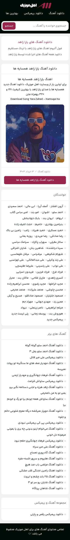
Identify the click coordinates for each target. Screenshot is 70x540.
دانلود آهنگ (56, 13)
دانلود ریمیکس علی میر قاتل (46, 357)
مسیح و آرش (14, 296)
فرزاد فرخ (57, 272)
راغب (26, 230)
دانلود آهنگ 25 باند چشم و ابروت (43, 477)
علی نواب (57, 266)
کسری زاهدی (55, 278)
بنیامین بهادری (54, 224)
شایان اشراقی (18, 248)
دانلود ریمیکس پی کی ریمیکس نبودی (40, 423)
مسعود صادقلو (34, 296)
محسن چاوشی (54, 290)
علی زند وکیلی (55, 260)
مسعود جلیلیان (54, 296)
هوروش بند (56, 314)
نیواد (24, 308)
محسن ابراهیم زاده (18, 284)
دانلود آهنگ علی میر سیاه (48, 447)
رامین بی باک (13, 230)
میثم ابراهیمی (54, 308)
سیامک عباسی (20, 242)
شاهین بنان (36, 248)
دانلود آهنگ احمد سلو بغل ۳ (46, 351)
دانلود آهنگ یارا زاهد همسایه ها (35, 68)
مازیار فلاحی (38, 278)
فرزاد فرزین (43, 272)
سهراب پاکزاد (39, 242)
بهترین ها (12, 13)
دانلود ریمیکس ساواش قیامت (45, 381)
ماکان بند (23, 278)
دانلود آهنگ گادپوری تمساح (46, 453)
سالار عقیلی (56, 242)
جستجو (9, 26)
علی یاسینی (43, 266)
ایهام (59, 218)
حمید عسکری (55, 230)
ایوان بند (48, 218)
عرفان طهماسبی (19, 254)
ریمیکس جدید (55, 319)
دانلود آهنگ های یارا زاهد (35, 42)
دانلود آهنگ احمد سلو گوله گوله (44, 345)
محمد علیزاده (35, 290)
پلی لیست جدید (20, 314)
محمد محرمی (17, 290)
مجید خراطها (56, 284)
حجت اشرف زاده (23, 224)
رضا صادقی (56, 236)
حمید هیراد (38, 230)
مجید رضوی (39, 284)
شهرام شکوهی (54, 254)
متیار (12, 278)
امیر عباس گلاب (19, 212)
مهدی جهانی (43, 302)
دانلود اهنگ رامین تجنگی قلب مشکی (41, 471)
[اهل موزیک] (35, 6)
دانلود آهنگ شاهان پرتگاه (47, 488)
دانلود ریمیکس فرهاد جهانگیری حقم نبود (38, 441)
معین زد (58, 302)
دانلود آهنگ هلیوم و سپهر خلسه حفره (40, 459)
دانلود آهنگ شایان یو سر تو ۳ (45, 482)
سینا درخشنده (54, 248)
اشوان (45, 212)
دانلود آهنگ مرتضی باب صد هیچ (44, 465)
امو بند (35, 212)
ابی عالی (30, 206)
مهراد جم (27, 302)
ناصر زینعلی (36, 308)
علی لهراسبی (16, 260)
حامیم (38, 224)
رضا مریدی (41, 236)
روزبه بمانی (26, 236)
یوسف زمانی (39, 314)
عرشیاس (37, 254)
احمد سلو (57, 212)
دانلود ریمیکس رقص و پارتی (46, 514)
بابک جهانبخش (31, 218)
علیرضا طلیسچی (24, 266)
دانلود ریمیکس (33, 13)
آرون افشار (57, 206)
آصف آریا (43, 206)
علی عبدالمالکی (35, 260)
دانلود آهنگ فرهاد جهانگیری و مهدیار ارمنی (37, 375)
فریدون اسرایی (25, 272)
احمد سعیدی (15, 206)
